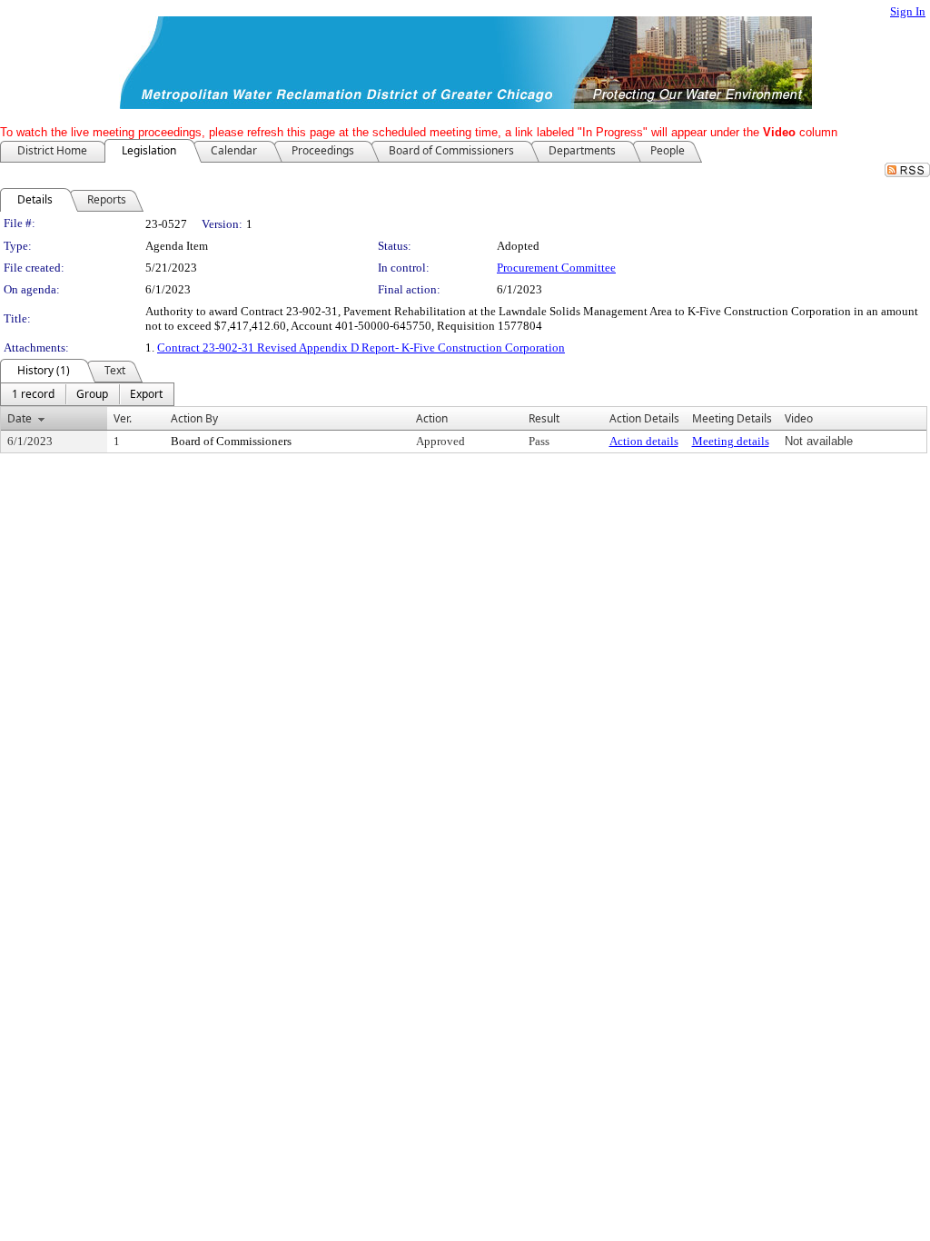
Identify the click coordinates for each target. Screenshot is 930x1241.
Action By (194, 418)
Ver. (123, 418)
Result (544, 418)
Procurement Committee (556, 267)
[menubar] (87, 394)
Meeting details (730, 441)
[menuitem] (33, 394)
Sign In (907, 11)
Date (19, 418)
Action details (643, 441)
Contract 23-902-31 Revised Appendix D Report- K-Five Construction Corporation (361, 347)
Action (432, 418)
